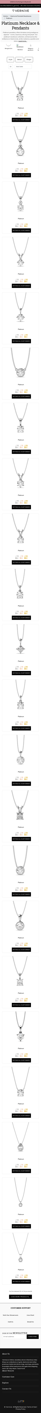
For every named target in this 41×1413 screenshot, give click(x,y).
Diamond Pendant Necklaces (20, 16)
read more (21, 1368)
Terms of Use (31, 1407)
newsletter (14, 1333)
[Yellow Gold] (26, 114)
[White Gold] (17, 114)
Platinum (21, 108)
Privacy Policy (20, 1409)
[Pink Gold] (21, 114)
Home (5, 16)
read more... (22, 41)
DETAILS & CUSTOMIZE (21, 120)
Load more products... (20, 1297)
